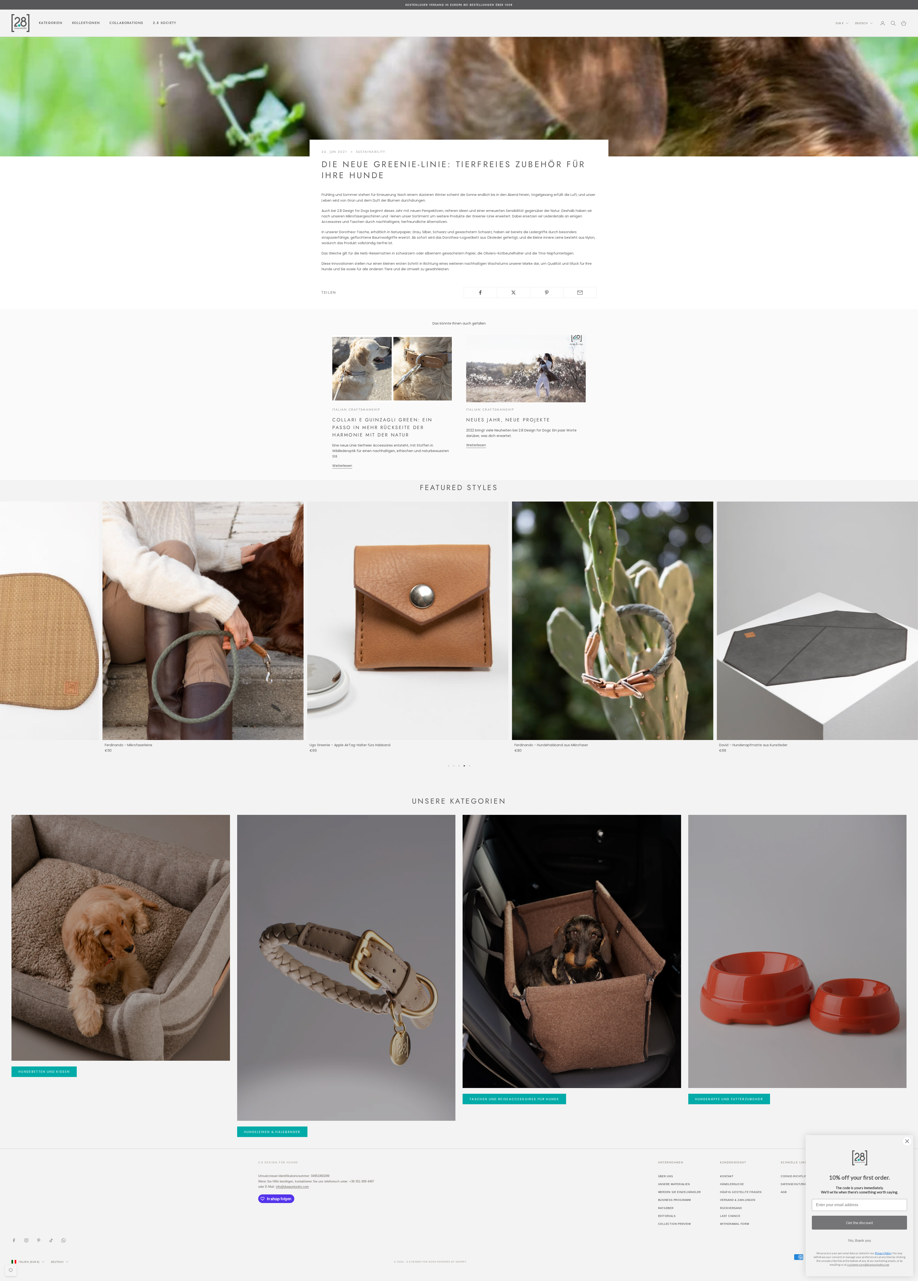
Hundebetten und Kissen (44, 1071)
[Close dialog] (907, 1141)
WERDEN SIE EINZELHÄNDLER (679, 1192)
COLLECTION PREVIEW (674, 1223)
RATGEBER (666, 1208)
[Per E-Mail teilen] (579, 292)
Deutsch (861, 23)
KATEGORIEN (51, 23)
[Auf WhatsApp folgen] (63, 1240)
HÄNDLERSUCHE (732, 1184)
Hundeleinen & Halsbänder (272, 1132)
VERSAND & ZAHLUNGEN (737, 1199)
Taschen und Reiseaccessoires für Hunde (514, 1099)
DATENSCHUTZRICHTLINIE (800, 1184)
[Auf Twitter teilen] (513, 292)
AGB (784, 1192)
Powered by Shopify (451, 1262)
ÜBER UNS (665, 1176)
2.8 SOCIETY (164, 23)
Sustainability (370, 151)
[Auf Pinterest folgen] (38, 1240)
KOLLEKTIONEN (86, 23)
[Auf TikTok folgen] (51, 1240)
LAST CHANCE (730, 1216)
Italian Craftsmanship (356, 409)
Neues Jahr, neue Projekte (508, 419)
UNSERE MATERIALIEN (674, 1184)
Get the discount (859, 1222)
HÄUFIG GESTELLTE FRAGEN (741, 1192)
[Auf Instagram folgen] (26, 1240)
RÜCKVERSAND (731, 1208)
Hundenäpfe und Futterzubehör (729, 1099)
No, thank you (859, 1240)
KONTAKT (726, 1176)
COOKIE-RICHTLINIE (795, 1176)
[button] (448, 766)
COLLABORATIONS (126, 23)
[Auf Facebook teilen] (480, 292)
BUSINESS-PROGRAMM (674, 1199)
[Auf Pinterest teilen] (546, 292)
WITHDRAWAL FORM (734, 1223)
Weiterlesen (342, 465)
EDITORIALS (667, 1216)
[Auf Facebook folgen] (13, 1240)
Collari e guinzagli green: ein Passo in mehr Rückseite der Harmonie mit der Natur (382, 427)
